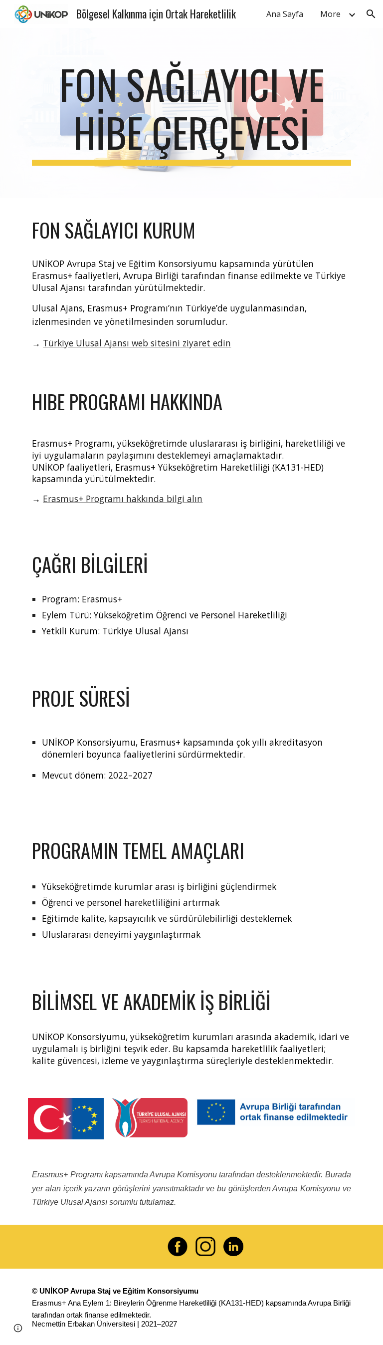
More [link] (330, 13)
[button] (371, 14)
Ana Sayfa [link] (284, 13)
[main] (191, 113)
